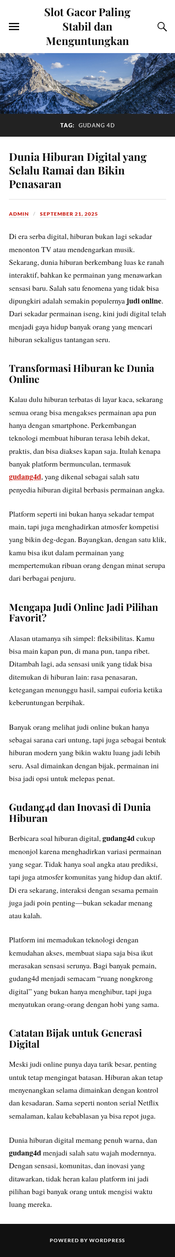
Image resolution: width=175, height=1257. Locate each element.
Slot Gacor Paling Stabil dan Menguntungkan (87, 26)
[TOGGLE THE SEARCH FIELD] (161, 26)
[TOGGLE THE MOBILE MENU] (14, 26)
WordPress (107, 1240)
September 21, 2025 (69, 214)
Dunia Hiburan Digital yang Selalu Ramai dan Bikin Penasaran (78, 170)
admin (19, 214)
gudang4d (25, 476)
